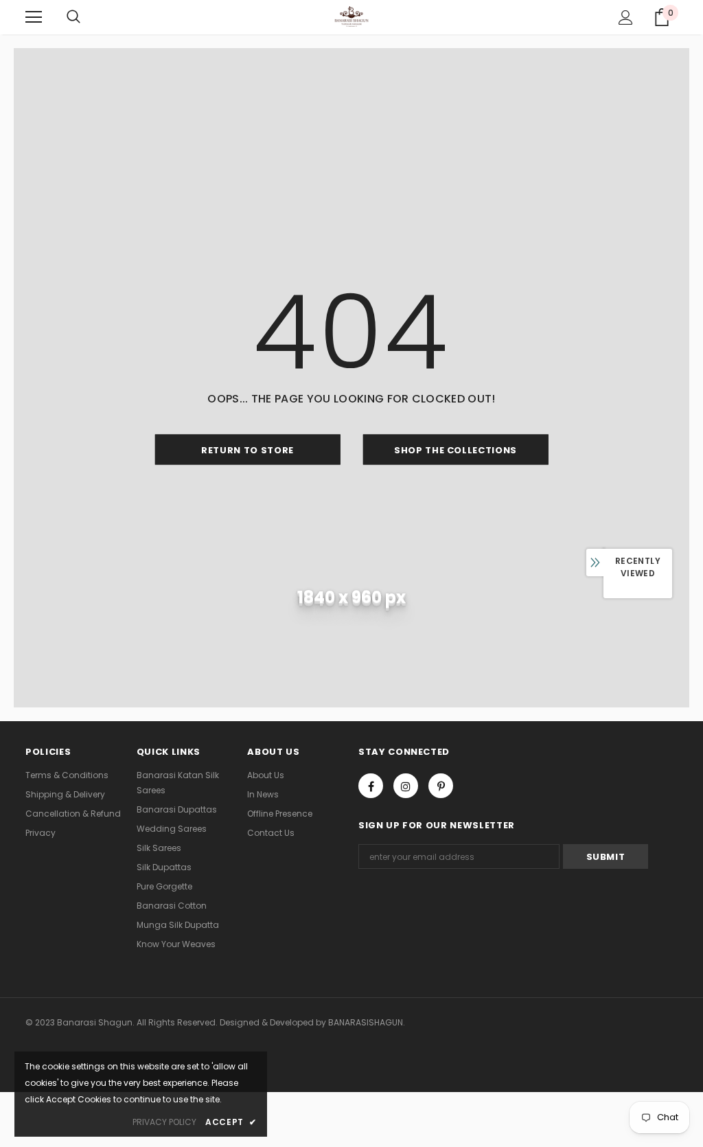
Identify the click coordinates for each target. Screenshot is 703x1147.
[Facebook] (370, 785)
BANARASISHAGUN (365, 1022)
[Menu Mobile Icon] (33, 17)
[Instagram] (405, 785)
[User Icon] (626, 17)
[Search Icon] (73, 17)
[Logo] (352, 16)
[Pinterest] (440, 785)
